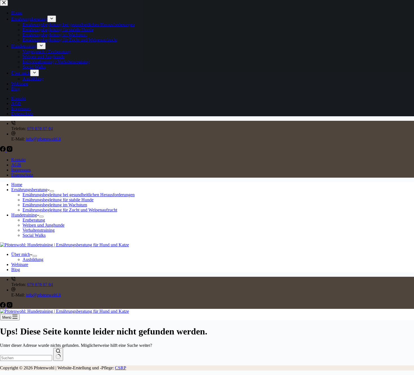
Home (16, 184)
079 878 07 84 (40, 128)
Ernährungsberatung (29, 189)
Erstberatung (34, 220)
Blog (15, 269)
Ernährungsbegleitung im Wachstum (55, 204)
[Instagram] (9, 150)
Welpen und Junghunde (43, 225)
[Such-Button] (58, 354)
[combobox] (26, 358)
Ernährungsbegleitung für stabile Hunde (58, 199)
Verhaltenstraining (39, 230)
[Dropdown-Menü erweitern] (52, 191)
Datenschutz (22, 175)
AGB (16, 164)
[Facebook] (3, 150)
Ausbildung (33, 259)
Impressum (21, 170)
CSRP (120, 367)
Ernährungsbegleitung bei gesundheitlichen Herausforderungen (79, 194)
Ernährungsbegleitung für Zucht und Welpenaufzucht (70, 209)
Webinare (19, 264)
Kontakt (18, 159)
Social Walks (34, 235)
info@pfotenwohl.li (43, 139)
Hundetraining (24, 215)
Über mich (20, 254)
